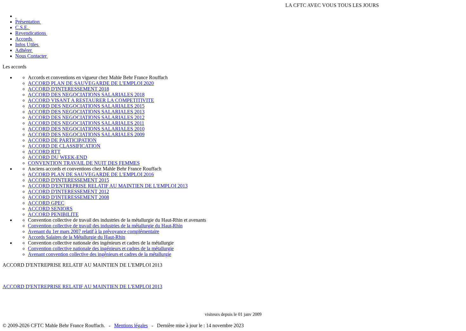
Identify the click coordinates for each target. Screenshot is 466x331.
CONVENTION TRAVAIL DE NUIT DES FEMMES (84, 163)
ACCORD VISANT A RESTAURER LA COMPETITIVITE (91, 100)
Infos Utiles (27, 44)
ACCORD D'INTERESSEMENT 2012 (68, 191)
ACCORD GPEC (46, 203)
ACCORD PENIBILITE (53, 214)
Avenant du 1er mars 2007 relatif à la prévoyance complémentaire (93, 231)
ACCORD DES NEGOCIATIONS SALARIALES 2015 (86, 106)
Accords (24, 38)
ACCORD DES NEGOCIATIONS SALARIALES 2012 (86, 117)
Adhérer (24, 50)
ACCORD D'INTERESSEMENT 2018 (68, 89)
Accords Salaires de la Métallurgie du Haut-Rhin (76, 237)
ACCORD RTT (44, 151)
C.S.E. (22, 27)
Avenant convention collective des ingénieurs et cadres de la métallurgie (99, 254)
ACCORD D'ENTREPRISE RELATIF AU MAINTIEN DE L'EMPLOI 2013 (108, 185)
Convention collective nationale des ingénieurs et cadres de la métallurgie (101, 248)
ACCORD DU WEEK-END (57, 157)
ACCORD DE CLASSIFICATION (64, 146)
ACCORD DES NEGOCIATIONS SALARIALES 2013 (86, 111)
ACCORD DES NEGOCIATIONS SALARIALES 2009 (86, 134)
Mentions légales (131, 325)
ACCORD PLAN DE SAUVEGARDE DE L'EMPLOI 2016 (91, 174)
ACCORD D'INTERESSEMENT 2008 (68, 197)
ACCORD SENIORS (50, 208)
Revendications (31, 33)
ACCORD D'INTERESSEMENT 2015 (68, 180)
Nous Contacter (31, 56)
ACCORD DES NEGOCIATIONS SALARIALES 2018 (86, 94)
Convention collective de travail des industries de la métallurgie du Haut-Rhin (105, 225)
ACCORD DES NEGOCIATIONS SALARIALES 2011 (86, 123)
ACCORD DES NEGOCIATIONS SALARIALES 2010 (86, 128)
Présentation (28, 21)
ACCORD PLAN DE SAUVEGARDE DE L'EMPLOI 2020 (91, 83)
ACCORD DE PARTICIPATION (62, 140)
